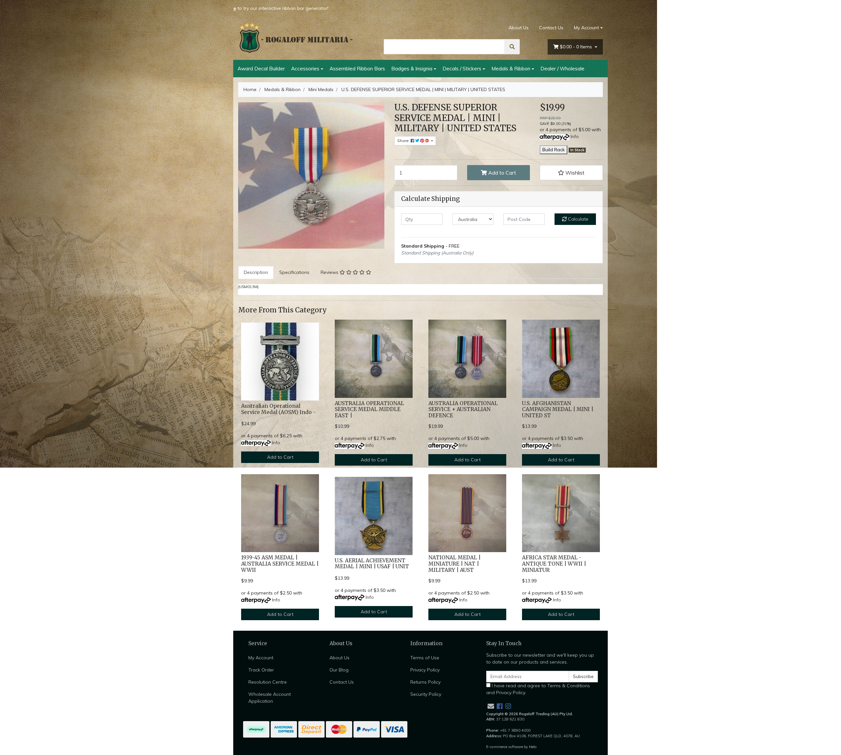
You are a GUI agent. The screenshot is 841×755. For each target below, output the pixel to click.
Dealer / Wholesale (562, 68)
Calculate (577, 219)
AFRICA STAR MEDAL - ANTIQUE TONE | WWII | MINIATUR (554, 563)
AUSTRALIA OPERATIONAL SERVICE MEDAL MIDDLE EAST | (369, 409)
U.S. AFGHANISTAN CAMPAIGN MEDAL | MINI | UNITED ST (557, 409)
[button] (571, 172)
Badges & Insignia (411, 68)
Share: (404, 140)
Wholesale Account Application (269, 697)
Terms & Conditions (568, 686)
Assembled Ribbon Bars (357, 68)
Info (575, 136)
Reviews (330, 272)
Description (256, 272)
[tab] (256, 272)
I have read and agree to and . (538, 689)
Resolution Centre (267, 682)
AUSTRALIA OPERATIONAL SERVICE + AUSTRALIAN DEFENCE (463, 409)
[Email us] (491, 706)
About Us (519, 28)
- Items (576, 47)
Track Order (261, 670)
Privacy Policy (425, 670)
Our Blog (339, 670)
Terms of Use (424, 658)
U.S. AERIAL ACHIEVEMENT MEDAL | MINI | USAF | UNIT (372, 563)
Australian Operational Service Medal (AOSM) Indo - (278, 409)
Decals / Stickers (462, 68)
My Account (586, 28)
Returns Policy (425, 682)
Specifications (294, 272)
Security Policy (425, 694)
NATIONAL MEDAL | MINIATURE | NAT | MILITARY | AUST (454, 563)
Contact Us (551, 28)
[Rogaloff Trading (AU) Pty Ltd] (295, 38)
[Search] (512, 46)
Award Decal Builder (261, 68)
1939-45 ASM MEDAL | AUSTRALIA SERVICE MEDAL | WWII (280, 563)
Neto (533, 746)
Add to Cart (501, 172)
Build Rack (553, 150)
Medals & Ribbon (510, 68)
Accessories (305, 68)
